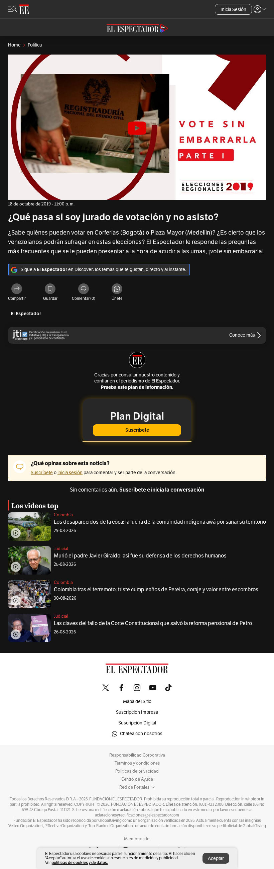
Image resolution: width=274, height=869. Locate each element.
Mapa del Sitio (137, 701)
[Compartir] (16, 289)
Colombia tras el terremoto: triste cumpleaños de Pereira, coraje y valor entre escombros (156, 589)
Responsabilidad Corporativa (137, 755)
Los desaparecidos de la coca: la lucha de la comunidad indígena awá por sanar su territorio (160, 522)
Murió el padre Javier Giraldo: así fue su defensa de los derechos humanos (140, 555)
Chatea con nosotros (141, 733)
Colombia (63, 515)
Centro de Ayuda (137, 779)
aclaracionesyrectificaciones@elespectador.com (137, 815)
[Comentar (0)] (83, 289)
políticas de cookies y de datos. (79, 862)
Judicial (61, 548)
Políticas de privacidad (137, 771)
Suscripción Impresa (137, 712)
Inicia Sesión (233, 9)
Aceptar (216, 858)
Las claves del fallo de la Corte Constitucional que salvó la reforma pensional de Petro (153, 623)
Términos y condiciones (137, 763)
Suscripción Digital (137, 723)
